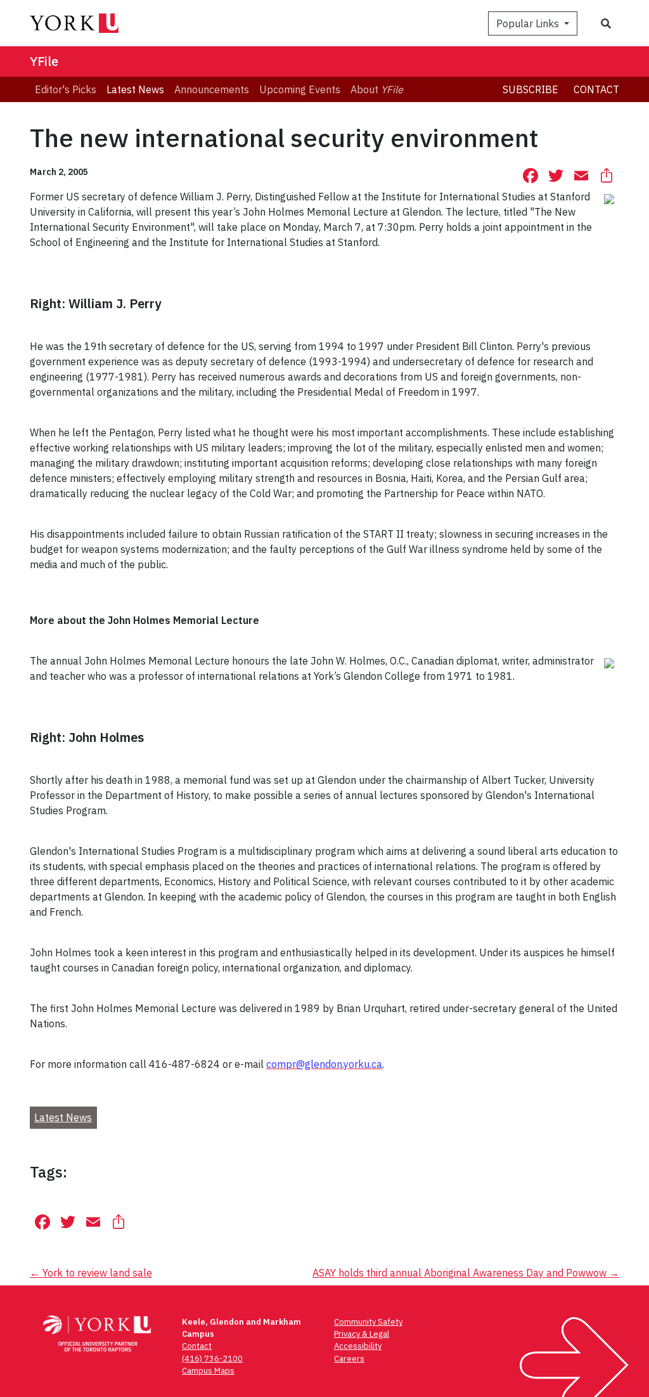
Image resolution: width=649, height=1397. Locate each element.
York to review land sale (91, 1272)
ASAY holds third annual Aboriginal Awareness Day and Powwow (465, 1272)
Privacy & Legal (361, 1334)
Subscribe (530, 89)
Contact (596, 89)
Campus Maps (208, 1370)
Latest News (63, 1117)
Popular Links (529, 23)
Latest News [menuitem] (135, 89)
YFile (44, 61)
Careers (349, 1358)
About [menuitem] (376, 89)
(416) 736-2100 (212, 1358)
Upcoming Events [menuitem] (299, 89)
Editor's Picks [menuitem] (65, 89)
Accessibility (358, 1346)
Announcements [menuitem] (211, 89)
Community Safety (368, 1321)
